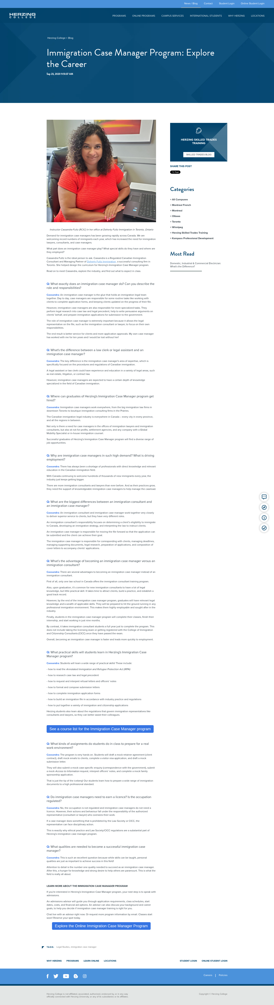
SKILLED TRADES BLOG (199, 154)
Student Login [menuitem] (227, 3)
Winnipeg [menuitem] (177, 227)
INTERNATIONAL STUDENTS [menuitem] (206, 15)
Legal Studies (63, 947)
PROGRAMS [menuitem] (119, 15)
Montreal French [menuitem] (181, 205)
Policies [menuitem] (223, 975)
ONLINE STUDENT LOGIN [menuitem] (214, 961)
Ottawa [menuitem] (176, 216)
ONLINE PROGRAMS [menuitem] (143, 15)
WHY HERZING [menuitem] (236, 15)
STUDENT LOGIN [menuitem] (188, 961)
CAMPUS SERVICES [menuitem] (172, 15)
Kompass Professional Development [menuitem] (192, 238)
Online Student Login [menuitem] (252, 3)
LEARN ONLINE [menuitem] (91, 961)
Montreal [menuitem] (177, 210)
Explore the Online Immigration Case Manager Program (101, 926)
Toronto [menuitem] (176, 221)
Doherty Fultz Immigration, (102, 261)
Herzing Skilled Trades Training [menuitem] (190, 232)
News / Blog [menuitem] (191, 3)
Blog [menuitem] (70, 38)
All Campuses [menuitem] (180, 199)
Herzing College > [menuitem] (57, 38)
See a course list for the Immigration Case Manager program (100, 729)
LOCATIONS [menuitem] (257, 15)
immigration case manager (84, 947)
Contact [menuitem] (208, 3)
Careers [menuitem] (208, 975)
